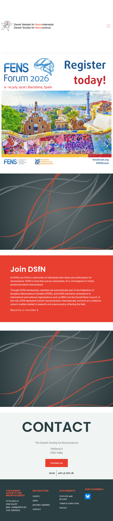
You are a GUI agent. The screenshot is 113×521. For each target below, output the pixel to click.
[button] (108, 26)
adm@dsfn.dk (19, 507)
